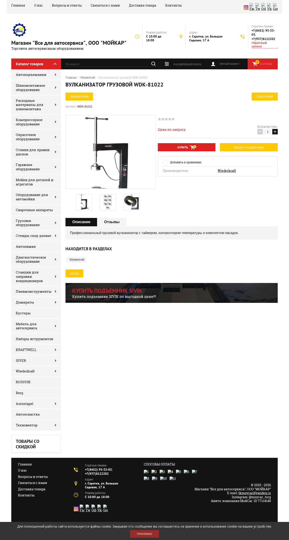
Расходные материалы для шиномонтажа (29, 104)
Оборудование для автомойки (32, 196)
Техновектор (26, 425)
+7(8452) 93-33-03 (98, 470)
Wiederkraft (25, 371)
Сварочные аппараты (34, 210)
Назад (74, 273)
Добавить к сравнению (185, 162)
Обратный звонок (259, 44)
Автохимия (26, 246)
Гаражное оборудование (28, 166)
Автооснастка (28, 414)
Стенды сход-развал (33, 235)
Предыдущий (79, 96)
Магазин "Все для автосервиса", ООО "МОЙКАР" (68, 42)
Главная (18, 5)
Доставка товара (142, 5)
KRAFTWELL (26, 349)
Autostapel (24, 403)
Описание (81, 222)
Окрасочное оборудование (28, 136)
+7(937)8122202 (263, 39)
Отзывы (112, 222)
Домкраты (25, 302)
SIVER (21, 360)
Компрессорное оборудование (29, 121)
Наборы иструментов (34, 339)
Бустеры (23, 313)
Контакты (173, 5)
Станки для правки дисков (32, 151)
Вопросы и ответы (67, 5)
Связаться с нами (105, 5)
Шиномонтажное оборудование (30, 87)
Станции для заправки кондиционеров (29, 276)
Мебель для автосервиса (26, 326)
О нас (38, 5)
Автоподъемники (31, 74)
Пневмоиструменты (33, 291)
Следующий (264, 96)
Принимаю (144, 533)
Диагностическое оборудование (31, 259)
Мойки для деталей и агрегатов (34, 182)
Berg (19, 392)
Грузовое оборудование (28, 222)
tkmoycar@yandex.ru (254, 493)
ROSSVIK (23, 382)
